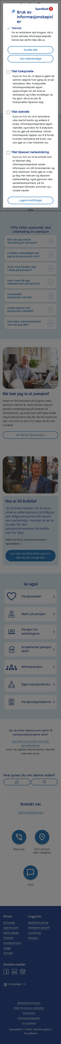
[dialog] (30, 105)
